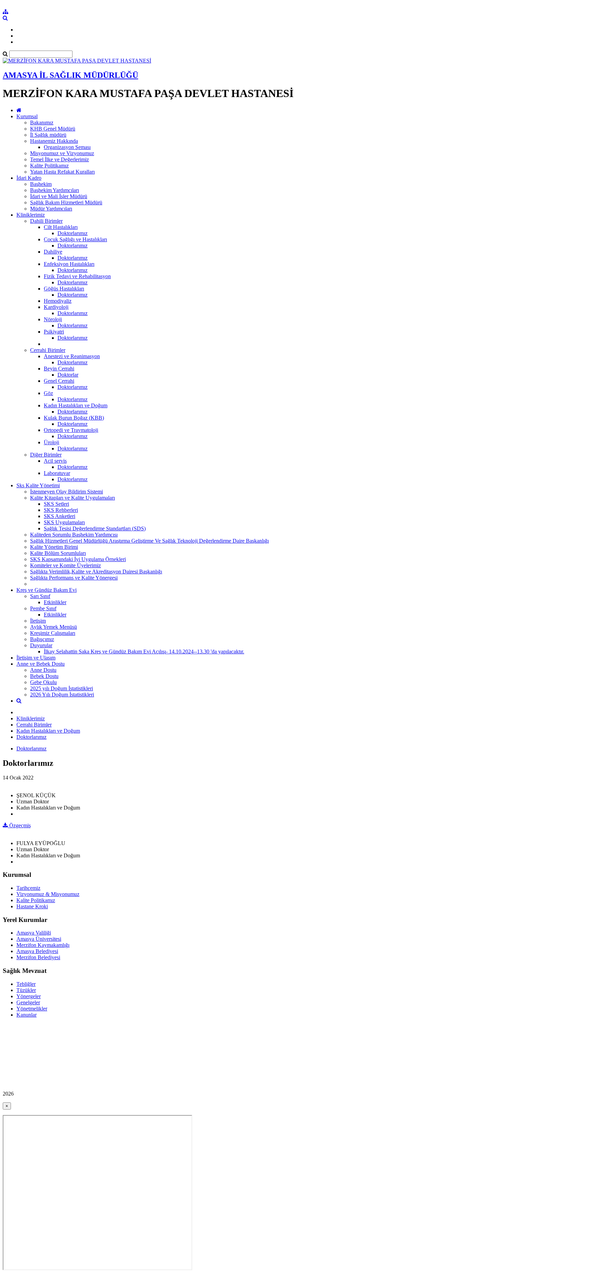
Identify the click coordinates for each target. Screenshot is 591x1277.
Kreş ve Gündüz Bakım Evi (46, 590)
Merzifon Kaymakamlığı (42, 945)
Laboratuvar (57, 473)
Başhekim (41, 184)
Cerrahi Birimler (47, 350)
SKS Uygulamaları (64, 522)
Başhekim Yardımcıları (54, 190)
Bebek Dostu (44, 676)
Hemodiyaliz (57, 301)
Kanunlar (26, 1015)
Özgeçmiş (19, 825)
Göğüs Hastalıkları (64, 288)
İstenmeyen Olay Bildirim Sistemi (66, 491)
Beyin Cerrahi (59, 368)
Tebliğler (26, 984)
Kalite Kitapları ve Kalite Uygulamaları (72, 498)
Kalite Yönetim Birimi (54, 547)
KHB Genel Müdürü (52, 129)
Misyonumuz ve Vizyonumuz (62, 153)
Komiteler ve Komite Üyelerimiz (65, 565)
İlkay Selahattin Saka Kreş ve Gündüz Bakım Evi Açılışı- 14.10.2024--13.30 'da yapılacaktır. (144, 651)
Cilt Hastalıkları (61, 227)
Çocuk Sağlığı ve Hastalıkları (75, 239)
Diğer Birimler (46, 455)
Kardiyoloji (56, 307)
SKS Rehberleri (61, 510)
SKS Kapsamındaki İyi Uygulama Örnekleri (78, 559)
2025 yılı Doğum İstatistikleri (61, 688)
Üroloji (51, 442)
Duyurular (41, 645)
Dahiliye (53, 252)
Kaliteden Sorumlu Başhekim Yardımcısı (74, 535)
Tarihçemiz (28, 888)
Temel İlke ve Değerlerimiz (59, 159)
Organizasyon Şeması (67, 147)
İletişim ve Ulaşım (35, 658)
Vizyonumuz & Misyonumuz (47, 894)
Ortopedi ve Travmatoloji (71, 430)
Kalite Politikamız (49, 165)
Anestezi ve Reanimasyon (72, 356)
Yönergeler (28, 996)
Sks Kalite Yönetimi (38, 485)
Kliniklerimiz (30, 215)
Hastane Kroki (32, 906)
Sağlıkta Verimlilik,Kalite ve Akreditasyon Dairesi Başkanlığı (96, 571)
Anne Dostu (43, 670)
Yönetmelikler (31, 1008)
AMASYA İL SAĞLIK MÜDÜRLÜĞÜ (70, 75)
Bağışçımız (42, 639)
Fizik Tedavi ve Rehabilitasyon (77, 276)
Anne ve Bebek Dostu (40, 664)
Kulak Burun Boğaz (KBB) (74, 418)
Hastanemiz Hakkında (54, 141)
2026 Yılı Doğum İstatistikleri (62, 694)
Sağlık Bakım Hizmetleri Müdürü (66, 202)
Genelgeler (28, 1002)
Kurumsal (27, 116)
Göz (48, 393)
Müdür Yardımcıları (51, 209)
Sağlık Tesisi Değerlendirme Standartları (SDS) (95, 528)
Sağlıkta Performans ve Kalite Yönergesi (74, 578)
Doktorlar (67, 375)
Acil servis (55, 461)
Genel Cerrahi (59, 381)
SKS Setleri (56, 504)
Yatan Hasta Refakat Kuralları (62, 172)
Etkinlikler (55, 602)
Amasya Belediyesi (37, 951)
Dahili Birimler (46, 221)
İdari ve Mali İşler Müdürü (58, 196)
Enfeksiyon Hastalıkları (69, 264)
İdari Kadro (28, 178)
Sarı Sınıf (40, 596)
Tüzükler (26, 990)
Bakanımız (41, 122)
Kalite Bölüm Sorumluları (58, 553)
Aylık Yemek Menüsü (53, 627)
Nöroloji (53, 319)
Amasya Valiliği (33, 933)
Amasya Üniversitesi (38, 939)
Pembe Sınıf (43, 608)
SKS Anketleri (59, 516)
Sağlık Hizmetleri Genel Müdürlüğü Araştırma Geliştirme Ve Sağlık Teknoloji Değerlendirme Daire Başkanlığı (149, 541)
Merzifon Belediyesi (38, 957)
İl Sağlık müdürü (48, 135)
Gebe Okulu (43, 682)
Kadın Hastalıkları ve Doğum (75, 405)
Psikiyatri (54, 332)
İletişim (38, 621)
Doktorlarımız (72, 233)
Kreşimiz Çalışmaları (52, 633)
